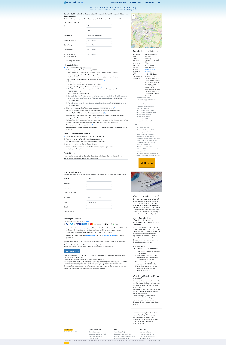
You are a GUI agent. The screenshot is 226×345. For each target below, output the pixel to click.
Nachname (67, 188)
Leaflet (146, 47)
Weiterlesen (156, 340)
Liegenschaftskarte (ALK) (118, 2)
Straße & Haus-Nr (70, 40)
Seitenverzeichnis (145, 338)
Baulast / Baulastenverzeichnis (124, 336)
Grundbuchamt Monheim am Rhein (146, 112)
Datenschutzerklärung (108, 235)
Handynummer (69, 212)
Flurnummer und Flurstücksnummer (70, 55)
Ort (65, 26)
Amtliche (85, 113)
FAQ (159, 2)
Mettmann (148, 56)
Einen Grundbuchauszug (78, 68)
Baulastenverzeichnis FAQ (122, 334)
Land (65, 202)
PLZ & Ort (67, 197)
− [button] (133, 18)
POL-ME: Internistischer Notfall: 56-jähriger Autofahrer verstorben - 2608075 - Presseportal (146, 142)
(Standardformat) (97, 103)
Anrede (66, 178)
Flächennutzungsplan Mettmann (145, 99)
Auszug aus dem (81, 118)
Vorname (67, 183)
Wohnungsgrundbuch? (73, 61)
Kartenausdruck (75, 82)
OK (66, 343)
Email (66, 207)
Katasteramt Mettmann (143, 102)
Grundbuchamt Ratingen (143, 114)
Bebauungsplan (149, 2)
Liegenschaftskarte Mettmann (145, 104)
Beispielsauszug (87, 68)
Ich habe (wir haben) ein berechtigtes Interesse (81, 144)
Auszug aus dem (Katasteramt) (83, 87)
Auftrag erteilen (72, 251)
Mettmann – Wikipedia (142, 108)
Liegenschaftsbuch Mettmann (145, 106)
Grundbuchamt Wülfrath (143, 119)
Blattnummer (68, 50)
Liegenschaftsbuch (135, 2)
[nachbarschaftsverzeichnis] (92, 125)
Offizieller (90, 108)
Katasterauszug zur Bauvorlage (79, 125)
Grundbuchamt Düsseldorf (144, 121)
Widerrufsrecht (90, 235)
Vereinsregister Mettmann (143, 97)
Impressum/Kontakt (145, 332)
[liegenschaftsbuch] (101, 87)
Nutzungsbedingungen (146, 336)
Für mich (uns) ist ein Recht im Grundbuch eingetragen (84, 139)
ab (84, 80)
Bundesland (68, 35)
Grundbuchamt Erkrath (143, 116)
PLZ (65, 30)
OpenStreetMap (152, 47)
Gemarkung (68, 45)
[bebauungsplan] (114, 108)
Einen (82, 70)
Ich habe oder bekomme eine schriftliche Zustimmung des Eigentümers (89, 147)
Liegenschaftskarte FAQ (122, 338)
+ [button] (133, 15)
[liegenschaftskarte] (104, 80)
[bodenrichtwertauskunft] (105, 113)
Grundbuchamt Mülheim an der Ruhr (146, 110)
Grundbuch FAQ (119, 332)
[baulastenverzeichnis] (98, 118)
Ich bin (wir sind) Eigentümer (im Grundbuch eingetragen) (85, 136)
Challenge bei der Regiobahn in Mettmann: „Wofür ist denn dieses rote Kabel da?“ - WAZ (147, 149)
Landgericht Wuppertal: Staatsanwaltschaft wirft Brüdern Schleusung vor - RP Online (145, 130)
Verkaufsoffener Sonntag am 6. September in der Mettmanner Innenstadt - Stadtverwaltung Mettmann (148, 136)
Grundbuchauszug (95, 332)
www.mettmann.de (150, 67)
